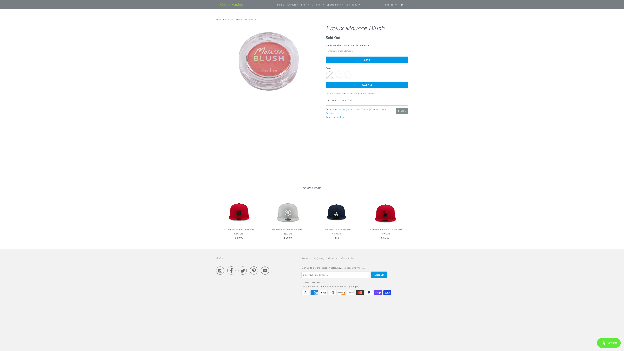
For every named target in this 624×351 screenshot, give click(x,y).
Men (304, 4)
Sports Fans (334, 4)
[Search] (396, 4)
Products (229, 19)
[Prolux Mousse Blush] (269, 62)
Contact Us (347, 258)
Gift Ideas (352, 4)
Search (305, 258)
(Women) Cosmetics (371, 109)
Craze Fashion (233, 4)
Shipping (319, 258)
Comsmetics (338, 117)
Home (280, 4)
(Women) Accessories (349, 109)
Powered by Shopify (348, 286)
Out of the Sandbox (325, 286)
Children (317, 4)
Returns (332, 258)
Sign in (389, 4)
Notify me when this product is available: (347, 45)
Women (291, 4)
